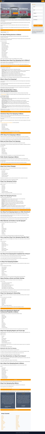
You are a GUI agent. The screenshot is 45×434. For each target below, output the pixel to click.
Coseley (2, 415)
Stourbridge (17, 422)
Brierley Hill (17, 417)
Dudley (2, 424)
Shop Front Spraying (3, 94)
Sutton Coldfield (18, 426)
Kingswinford (17, 416)
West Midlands (18, 425)
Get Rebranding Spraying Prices (15, 308)
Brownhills (17, 423)
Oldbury (2, 429)
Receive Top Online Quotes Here (15, 389)
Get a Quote (15, 379)
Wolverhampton (3, 422)
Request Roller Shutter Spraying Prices (15, 164)
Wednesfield (2, 421)
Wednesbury (2, 423)
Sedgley (2, 420)
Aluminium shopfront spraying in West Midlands (6, 122)
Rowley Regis (17, 415)
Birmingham (17, 424)
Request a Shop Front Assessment (15, 111)
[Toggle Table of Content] (7, 32)
